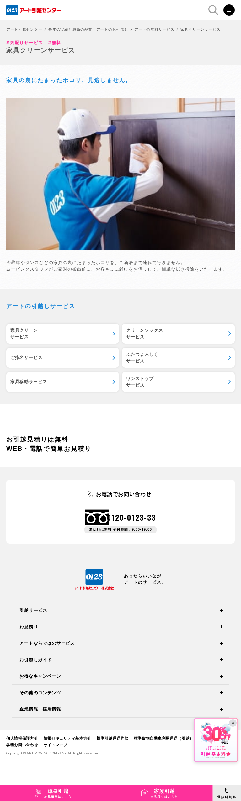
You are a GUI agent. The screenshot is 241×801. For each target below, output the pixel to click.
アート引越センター (24, 29)
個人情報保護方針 (22, 738)
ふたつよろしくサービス (142, 357)
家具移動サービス (28, 381)
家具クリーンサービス (24, 333)
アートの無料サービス (154, 29)
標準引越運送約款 (113, 738)
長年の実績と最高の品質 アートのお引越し (88, 29)
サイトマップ (55, 745)
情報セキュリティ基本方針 (67, 738)
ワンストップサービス (140, 381)
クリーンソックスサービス (144, 333)
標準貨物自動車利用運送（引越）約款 (168, 738)
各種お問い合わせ (22, 745)
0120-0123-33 (131, 517)
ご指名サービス (26, 357)
